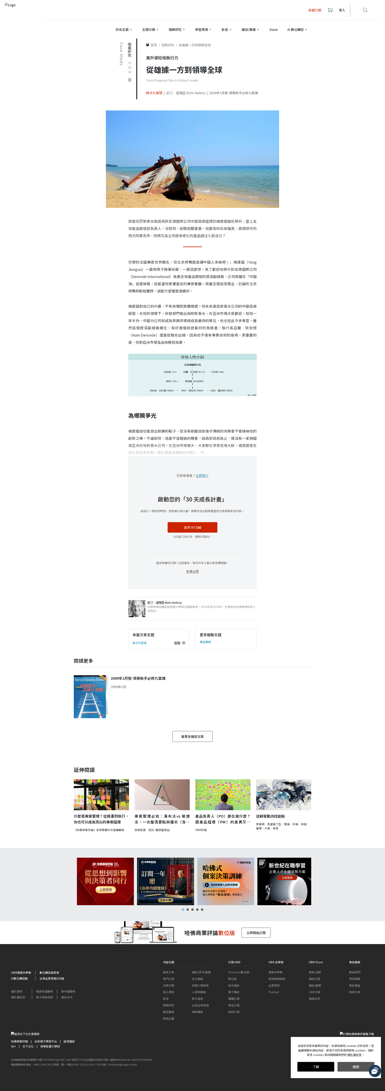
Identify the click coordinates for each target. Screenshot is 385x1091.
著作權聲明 (68, 991)
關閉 (356, 1066)
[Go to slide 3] (192, 909)
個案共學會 (275, 972)
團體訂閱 (233, 999)
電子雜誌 (233, 992)
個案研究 (168, 1005)
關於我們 (16, 991)
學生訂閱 (233, 1005)
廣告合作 (66, 997)
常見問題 (354, 979)
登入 (342, 10)
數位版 (232, 979)
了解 (316, 1066)
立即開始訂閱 (256, 932)
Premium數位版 (238, 972)
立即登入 (202, 475)
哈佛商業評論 (19, 1041)
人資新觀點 (199, 992)
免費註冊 (192, 571)
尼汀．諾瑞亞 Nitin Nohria (185, 92)
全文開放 (197, 979)
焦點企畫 (168, 1018)
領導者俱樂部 (276, 979)
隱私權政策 (18, 997)
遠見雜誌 (69, 1041)
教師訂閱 (233, 1012)
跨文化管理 (154, 92)
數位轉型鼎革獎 (49, 973)
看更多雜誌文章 (192, 736)
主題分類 (168, 985)
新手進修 (197, 999)
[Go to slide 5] (202, 909)
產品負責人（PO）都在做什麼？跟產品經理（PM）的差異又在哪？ (222, 819)
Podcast (273, 992)
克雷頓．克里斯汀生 (268, 824)
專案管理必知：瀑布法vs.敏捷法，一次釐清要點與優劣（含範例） (162, 819)
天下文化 (28, 1046)
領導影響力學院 (50, 1046)
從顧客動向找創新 (270, 816)
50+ (13, 1046)
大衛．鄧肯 (271, 828)
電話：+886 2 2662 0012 (39, 1064)
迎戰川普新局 (200, 985)
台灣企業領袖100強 (52, 978)
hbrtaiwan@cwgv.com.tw (122, 1064)
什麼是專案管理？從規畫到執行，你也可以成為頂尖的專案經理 (101, 818)
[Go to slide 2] (187, 909)
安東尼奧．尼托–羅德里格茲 (152, 830)
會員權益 (354, 985)
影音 (166, 999)
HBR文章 (314, 992)
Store (273, 29)
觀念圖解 (168, 1012)
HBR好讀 (201, 830)
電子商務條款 (44, 997)
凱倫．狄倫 (291, 824)
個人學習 (168, 992)
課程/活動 (315, 972)
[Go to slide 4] (197, 909)
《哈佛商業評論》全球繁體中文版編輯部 (99, 830)
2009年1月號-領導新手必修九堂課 (233, 92)
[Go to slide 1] (183, 909)
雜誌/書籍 (315, 985)
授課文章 (354, 992)
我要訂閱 (314, 10)
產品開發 (205, 641)
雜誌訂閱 (314, 979)
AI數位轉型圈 (19, 978)
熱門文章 (168, 979)
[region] (192, 881)
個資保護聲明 (44, 991)
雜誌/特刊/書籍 (201, 972)
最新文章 (168, 972)
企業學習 (274, 985)
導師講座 (197, 1012)
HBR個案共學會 (21, 973)
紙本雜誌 (233, 985)
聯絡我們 (354, 972)
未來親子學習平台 (45, 1041)
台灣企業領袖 (200, 1005)
